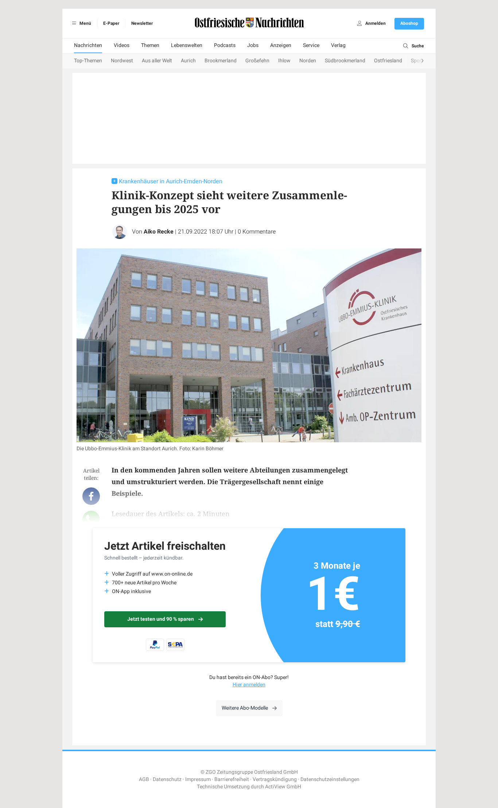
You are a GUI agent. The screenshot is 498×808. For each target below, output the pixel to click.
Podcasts (225, 45)
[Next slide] (415, 61)
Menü (84, 23)
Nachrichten (88, 45)
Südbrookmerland (345, 60)
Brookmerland (221, 60)
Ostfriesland (388, 60)
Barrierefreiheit (231, 779)
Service (311, 45)
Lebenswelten (186, 45)
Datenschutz (167, 779)
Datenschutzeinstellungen (329, 779)
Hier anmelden (249, 685)
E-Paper (111, 23)
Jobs (252, 45)
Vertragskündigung (275, 779)
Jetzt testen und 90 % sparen (160, 619)
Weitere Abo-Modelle (245, 708)
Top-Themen (88, 60)
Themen (150, 45)
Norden (307, 60)
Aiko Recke (159, 231)
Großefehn (257, 60)
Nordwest (122, 60)
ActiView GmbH (283, 787)
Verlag (338, 45)
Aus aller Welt (157, 60)
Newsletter (142, 23)
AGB (144, 779)
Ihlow (284, 60)
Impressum (198, 779)
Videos (121, 45)
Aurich (188, 60)
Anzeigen (280, 45)
